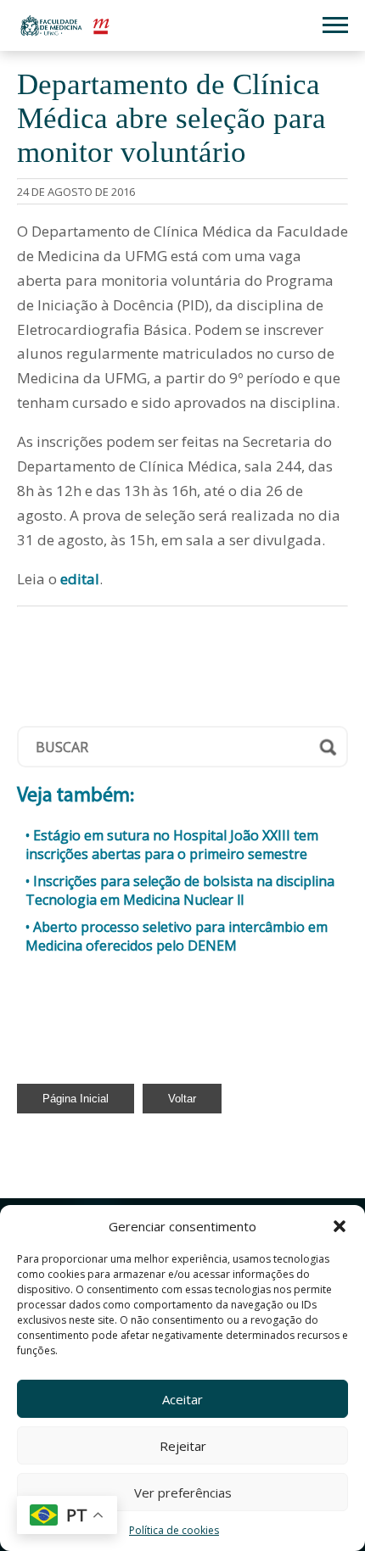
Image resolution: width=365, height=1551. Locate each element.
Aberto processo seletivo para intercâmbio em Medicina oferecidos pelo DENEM (176, 936)
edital (79, 579)
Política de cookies (174, 1530)
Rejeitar (183, 1445)
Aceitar (182, 1399)
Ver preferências (183, 1492)
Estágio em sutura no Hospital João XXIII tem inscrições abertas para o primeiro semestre (171, 844)
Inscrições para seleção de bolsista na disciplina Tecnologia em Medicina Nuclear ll (179, 890)
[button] (339, 1226)
